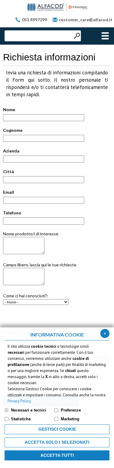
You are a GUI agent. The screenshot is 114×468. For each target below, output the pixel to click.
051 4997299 (34, 19)
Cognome (12, 130)
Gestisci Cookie (57, 429)
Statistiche (21, 419)
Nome (9, 109)
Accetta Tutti (57, 455)
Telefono (12, 212)
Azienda (11, 150)
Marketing (70, 419)
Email (8, 192)
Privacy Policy (19, 401)
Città (8, 171)
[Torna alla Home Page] (57, 7)
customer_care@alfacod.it (85, 19)
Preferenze (71, 410)
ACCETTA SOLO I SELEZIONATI (57, 442)
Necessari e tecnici (28, 410)
